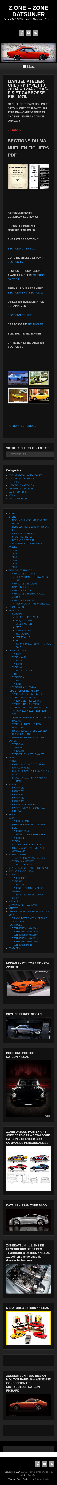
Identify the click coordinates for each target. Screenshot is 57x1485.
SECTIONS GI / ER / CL (21, 248)
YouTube (28, 33)
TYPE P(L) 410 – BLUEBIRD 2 (26, 704)
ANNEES (13, 547)
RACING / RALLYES (18, 499)
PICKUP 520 (18, 798)
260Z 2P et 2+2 (23, 637)
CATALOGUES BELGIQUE (24, 584)
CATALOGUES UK (20, 587)
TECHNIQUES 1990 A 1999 (25, 938)
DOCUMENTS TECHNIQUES (22, 479)
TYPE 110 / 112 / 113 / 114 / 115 (27, 694)
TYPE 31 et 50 (19, 657)
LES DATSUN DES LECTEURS (23, 489)
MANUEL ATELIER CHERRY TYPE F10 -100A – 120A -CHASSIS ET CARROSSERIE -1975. (28, 88)
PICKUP (12, 784)
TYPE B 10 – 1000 (20, 821)
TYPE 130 (17, 660)
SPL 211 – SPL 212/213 (27, 617)
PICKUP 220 (18, 791)
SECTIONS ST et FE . (20, 315)
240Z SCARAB (22, 634)
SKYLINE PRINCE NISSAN (21, 871)
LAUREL (12, 741)
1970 (14, 564)
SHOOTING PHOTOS (22, 537)
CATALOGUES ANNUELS (20, 570)
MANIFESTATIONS (18, 492)
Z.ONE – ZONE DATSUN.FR (28, 11)
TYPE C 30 (17, 744)
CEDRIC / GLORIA (17, 650)
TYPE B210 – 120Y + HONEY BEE (28, 834)
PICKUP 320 (18, 794)
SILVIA (12, 875)
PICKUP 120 (18, 788)
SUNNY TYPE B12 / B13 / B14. (26, 844)
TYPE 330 (17, 667)
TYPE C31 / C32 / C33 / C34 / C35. (28, 754)
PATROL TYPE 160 (21, 768)
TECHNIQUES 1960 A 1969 (25, 928)
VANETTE (13, 908)
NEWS (12, 495)
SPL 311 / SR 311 (24, 624)
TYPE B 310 (18, 838)
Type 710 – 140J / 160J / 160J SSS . (29, 858)
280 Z (18, 640)
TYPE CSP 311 (19, 878)
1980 (14, 567)
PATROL (12, 761)
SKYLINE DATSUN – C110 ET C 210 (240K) (29, 868)
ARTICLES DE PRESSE (23, 533)
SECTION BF (35, 324)
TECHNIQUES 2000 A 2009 (25, 941)
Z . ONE (12, 517)
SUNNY (12, 818)
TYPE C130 (17, 747)
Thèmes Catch (42, 1479)
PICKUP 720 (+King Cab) (23, 804)
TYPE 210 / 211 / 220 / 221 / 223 (27, 697)
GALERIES (14, 482)
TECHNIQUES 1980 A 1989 (25, 935)
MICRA (12, 757)
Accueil (12, 513)
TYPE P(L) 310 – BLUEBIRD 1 (26, 701)
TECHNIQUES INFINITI (23, 945)
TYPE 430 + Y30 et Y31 (23, 670)
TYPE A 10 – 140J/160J (23, 861)
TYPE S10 (17, 881)
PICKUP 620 (18, 801)
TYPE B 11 (17, 841)
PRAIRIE (13, 814)
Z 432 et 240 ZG (23, 630)
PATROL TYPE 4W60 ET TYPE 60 (28, 764)
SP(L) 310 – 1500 (24, 620)
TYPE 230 (17, 664)
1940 (14, 554)
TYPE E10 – (18, 677)
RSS (35, 33)
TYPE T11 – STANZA (22, 865)
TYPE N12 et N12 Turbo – (24, 687)
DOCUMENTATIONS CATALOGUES (25, 475)
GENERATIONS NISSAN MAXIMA (28, 737)
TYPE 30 (16, 654)
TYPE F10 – (18, 680)
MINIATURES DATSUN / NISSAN (27, 543)
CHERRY (13, 674)
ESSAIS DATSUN (17, 607)
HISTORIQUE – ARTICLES (21, 485)
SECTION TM (15, 262)
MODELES (14, 610)
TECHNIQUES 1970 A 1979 (25, 931)
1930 (14, 550)
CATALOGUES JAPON (23, 600)
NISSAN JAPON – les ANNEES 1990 (33, 604)
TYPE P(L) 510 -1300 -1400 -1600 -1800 (30, 707)
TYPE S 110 (18, 885)
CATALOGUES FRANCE (23, 574)
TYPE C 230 (18, 751)
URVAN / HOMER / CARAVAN (23, 905)
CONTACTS (14, 948)
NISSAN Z (13, 901)
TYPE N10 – (18, 684)
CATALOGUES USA (21, 590)
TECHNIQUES (15, 925)
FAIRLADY (17, 614)
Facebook (21, 33)
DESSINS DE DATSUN (23, 540)
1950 (14, 557)
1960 (14, 560)
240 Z (18, 627)
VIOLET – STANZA (17, 854)
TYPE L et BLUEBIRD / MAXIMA (24, 691)
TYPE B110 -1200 (20, 831)
